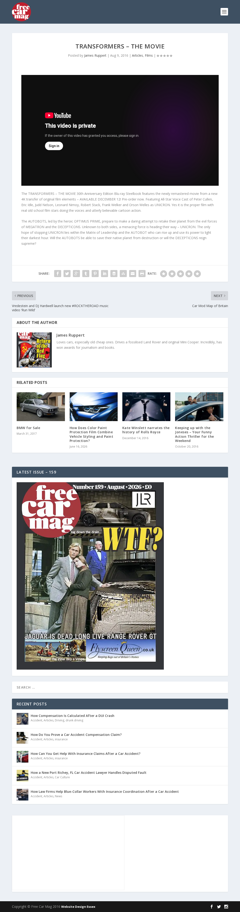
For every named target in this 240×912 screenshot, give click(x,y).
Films (149, 55)
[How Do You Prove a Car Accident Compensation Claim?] (22, 738)
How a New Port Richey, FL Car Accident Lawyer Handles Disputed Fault (88, 772)
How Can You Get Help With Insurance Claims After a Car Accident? (85, 753)
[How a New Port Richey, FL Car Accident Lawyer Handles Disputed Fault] (22, 776)
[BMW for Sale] (41, 406)
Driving (59, 720)
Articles (137, 55)
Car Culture (62, 777)
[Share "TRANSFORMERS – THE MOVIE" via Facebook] (57, 273)
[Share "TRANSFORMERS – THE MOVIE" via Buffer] (114, 273)
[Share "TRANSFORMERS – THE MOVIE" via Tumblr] (85, 273)
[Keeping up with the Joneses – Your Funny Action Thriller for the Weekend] (199, 406)
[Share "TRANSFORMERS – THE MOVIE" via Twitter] (67, 273)
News (58, 796)
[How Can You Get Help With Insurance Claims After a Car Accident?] (22, 757)
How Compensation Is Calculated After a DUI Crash (72, 715)
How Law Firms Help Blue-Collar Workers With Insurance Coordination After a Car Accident (105, 791)
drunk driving (74, 720)
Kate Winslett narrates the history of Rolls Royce (146, 430)
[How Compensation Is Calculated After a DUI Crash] (22, 719)
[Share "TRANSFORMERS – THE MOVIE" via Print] (142, 273)
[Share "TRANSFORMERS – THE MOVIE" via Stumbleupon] (123, 273)
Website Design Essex (78, 907)
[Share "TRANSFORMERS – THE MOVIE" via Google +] (76, 273)
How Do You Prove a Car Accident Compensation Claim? (76, 734)
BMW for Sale (28, 428)
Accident (36, 720)
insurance (61, 739)
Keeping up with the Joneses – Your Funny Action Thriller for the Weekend (194, 434)
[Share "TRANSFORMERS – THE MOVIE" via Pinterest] (95, 273)
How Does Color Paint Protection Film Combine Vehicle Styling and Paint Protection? (91, 434)
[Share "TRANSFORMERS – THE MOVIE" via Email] (132, 273)
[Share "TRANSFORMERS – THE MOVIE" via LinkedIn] (104, 273)
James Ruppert (95, 55)
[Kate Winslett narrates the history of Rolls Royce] (146, 406)
